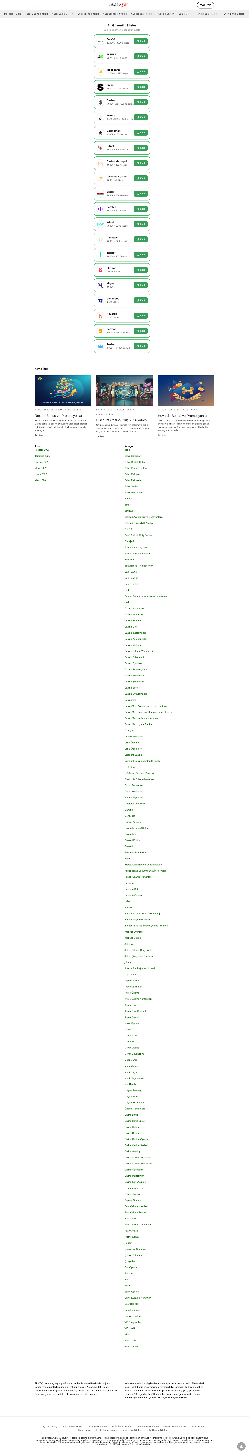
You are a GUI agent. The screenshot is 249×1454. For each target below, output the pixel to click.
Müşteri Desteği (132, 1090)
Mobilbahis (130, 1084)
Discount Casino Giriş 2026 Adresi (121, 420)
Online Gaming (132, 1151)
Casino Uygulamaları (135, 693)
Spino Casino (131, 1291)
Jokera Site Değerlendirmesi (139, 968)
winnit (127, 1334)
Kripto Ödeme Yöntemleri (138, 998)
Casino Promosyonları (136, 669)
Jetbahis (128, 944)
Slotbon (128, 1273)
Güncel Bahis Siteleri (142, 14)
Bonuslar (182, 410)
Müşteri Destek (132, 1096)
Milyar (127, 1029)
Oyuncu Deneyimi (133, 1188)
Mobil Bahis (130, 1059)
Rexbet (77, 410)
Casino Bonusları (133, 614)
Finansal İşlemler (133, 797)
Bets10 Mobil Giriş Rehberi (138, 535)
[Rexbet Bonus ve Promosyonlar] (63, 390)
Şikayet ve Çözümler (135, 1249)
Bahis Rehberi (132, 474)
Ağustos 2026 (42, 449)
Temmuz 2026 (42, 456)
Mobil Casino (131, 1066)
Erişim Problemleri (134, 785)
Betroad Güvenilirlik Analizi (138, 523)
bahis (127, 449)
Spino (127, 1285)
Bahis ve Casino (133, 492)
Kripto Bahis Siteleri (208, 14)
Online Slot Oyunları (135, 1181)
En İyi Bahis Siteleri (234, 14)
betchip (128, 498)
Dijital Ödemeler (133, 748)
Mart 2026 (40, 480)
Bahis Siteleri (186, 14)
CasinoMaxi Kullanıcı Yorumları (141, 718)
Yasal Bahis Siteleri (62, 14)
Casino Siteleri (166, 14)
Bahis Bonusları (44, 410)
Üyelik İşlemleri (132, 1316)
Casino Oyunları (133, 663)
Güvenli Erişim (132, 840)
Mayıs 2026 (41, 468)
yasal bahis (130, 1340)
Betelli (127, 504)
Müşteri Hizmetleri (134, 1102)
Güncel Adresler (133, 822)
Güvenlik (129, 846)
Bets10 (128, 529)
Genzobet (129, 815)
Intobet (128, 907)
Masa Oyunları (132, 1023)
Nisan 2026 (41, 474)
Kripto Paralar (131, 1017)
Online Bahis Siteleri (135, 1120)
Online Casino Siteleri (136, 1145)
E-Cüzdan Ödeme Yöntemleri (140, 773)
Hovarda (195, 410)
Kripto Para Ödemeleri (136, 1011)
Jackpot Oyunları (133, 931)
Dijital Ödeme (131, 742)
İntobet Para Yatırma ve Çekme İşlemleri (146, 925)
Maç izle (205, 5)
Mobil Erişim (131, 1072)
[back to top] (241, 1446)
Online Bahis (63, 410)
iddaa (127, 901)
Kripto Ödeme (131, 992)
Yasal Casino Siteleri (36, 14)
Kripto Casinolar (133, 986)
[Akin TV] (118, 5)
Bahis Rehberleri (133, 480)
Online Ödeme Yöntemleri (138, 1163)
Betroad (128, 510)
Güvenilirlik (130, 834)
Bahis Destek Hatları (135, 462)
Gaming (128, 809)
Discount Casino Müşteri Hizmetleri (143, 761)
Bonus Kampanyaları (135, 547)
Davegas (129, 730)
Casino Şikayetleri (134, 681)
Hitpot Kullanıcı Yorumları (138, 876)
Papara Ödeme (132, 1200)
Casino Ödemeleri (134, 657)
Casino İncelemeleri (135, 632)
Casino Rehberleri (134, 675)
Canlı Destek (131, 584)
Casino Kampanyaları (136, 639)
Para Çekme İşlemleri (136, 1206)
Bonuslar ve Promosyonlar (138, 565)
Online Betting (132, 1127)
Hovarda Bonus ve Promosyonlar (183, 416)
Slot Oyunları (131, 1267)
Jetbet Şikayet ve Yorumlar (138, 956)
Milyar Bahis (131, 1035)
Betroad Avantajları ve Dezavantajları (144, 517)
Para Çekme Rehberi (135, 1212)
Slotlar (127, 1279)
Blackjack (129, 541)
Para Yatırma (131, 1218)
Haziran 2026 (42, 462)
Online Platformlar (134, 1175)
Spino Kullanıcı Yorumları (137, 1297)
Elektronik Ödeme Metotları (139, 779)
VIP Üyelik (129, 1328)
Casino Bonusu (132, 620)
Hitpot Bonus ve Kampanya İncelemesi (145, 870)
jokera (127, 962)
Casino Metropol (133, 645)
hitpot (127, 858)
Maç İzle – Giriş (12, 14)
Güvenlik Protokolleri (135, 852)
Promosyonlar (131, 1236)
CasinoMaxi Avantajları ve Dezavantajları (146, 706)
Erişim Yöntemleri (133, 791)
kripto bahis (130, 974)
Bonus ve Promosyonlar (137, 553)
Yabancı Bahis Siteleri (115, 14)
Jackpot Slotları (132, 937)
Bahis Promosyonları (135, 468)
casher (128, 590)
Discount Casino (125, 410)
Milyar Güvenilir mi (134, 1053)
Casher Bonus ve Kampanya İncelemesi (145, 596)
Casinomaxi (130, 700)
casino (127, 602)
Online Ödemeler (133, 1169)
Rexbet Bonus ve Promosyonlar (58, 416)
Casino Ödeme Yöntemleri (138, 651)
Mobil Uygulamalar (134, 1078)
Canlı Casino (131, 578)
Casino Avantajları (134, 608)
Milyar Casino (131, 1047)
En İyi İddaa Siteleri (88, 14)
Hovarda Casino (133, 895)
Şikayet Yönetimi (133, 1255)
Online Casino (104, 414)
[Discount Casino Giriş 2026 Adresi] (124, 390)
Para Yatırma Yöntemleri (137, 1224)
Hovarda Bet (131, 889)
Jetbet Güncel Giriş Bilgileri (138, 950)
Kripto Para (130, 1005)
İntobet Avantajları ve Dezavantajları (143, 913)
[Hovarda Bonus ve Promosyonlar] (186, 390)
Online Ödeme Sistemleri (137, 1157)
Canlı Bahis (130, 571)
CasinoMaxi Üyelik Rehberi (138, 724)
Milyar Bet (129, 1041)
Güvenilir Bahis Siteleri (136, 828)
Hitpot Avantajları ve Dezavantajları (143, 864)
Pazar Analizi (131, 1230)
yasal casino (131, 1346)
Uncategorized (132, 1310)
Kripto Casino (131, 980)
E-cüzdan (129, 767)
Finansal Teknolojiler (135, 803)
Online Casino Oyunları (136, 1139)
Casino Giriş (131, 626)
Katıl (142, 41)
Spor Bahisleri (131, 1303)
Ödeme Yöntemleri (134, 1108)
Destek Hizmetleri (133, 736)
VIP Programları (133, 1322)
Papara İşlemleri (133, 1194)
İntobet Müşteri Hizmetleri (138, 919)
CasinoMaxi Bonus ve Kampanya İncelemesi (148, 712)
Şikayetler (129, 1261)
